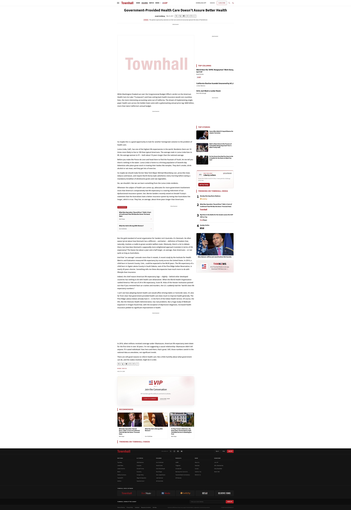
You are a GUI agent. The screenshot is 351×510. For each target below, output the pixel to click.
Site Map (155, 507)
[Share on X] (176, 16)
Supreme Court (140, 481)
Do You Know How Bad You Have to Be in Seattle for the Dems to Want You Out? (221, 158)
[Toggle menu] (118, 3)
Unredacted (178, 468)
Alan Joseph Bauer (160, 475)
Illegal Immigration (141, 478)
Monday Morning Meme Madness (210, 196)
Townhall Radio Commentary (183, 475)
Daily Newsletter (218, 468)
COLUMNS (144, 3)
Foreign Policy (140, 475)
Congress (139, 465)
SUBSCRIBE (221, 3)
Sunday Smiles (204, 225)
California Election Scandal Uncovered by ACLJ (215, 83)
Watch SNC (217, 472)
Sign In (217, 451)
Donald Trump (140, 468)
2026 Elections (140, 462)
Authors (119, 481)
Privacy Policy (130, 507)
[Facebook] (178, 451)
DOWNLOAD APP (201, 3)
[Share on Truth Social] (180, 16)
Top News (119, 462)
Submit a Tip (198, 472)
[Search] (229, 3)
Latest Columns (121, 468)
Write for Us (198, 475)
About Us (197, 462)
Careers (197, 468)
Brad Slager (159, 472)
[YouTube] (181, 451)
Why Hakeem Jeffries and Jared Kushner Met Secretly (214, 257)
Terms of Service (121, 507)
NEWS (138, 3)
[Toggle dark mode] (233, 3)
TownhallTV (120, 478)
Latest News (120, 465)
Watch (118, 472)
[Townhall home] (123, 451)
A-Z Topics (140, 458)
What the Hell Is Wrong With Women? (154, 430)
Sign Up (229, 501)
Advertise (197, 465)
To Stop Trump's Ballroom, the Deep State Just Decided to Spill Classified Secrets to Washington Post (181, 431)
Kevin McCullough (160, 468)
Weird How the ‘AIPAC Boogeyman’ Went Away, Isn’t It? (215, 70)
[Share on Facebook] (183, 16)
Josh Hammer (159, 478)
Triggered (178, 465)
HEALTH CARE (121, 371)
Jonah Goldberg (160, 16)
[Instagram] (174, 451)
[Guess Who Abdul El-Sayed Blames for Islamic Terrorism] (202, 134)
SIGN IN (212, 3)
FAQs (223, 451)
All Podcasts (178, 478)
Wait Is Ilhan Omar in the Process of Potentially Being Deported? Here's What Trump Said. (220, 145)
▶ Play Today (204, 185)
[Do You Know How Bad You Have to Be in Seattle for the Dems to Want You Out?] (202, 160)
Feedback (137, 507)
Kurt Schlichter (148, 436)
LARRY (177, 462)
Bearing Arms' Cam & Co (182, 472)
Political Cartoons (121, 475)
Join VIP (230, 451)
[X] (170, 451)
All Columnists (159, 481)
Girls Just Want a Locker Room (208, 91)
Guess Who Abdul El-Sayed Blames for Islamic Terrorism (221, 132)
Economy (139, 472)
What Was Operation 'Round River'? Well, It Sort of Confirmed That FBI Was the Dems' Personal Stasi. (129, 431)
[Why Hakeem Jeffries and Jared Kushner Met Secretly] (215, 244)
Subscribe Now (165, 399)
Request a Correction (146, 507)
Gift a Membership (218, 465)
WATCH (151, 3)
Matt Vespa (121, 436)
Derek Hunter (159, 465)
